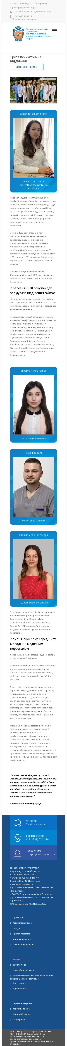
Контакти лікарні (21, 1008)
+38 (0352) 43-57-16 (23, 16)
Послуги (17, 928)
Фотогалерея (19, 983)
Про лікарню (19, 917)
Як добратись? (20, 1019)
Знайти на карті (35, 824)
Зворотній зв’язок (22, 1014)
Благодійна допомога (23, 970)
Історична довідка (22, 939)
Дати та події (19, 964)
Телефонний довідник (24, 944)
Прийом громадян (22, 933)
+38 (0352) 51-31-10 (23, 12)
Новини (16, 959)
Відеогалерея (19, 988)
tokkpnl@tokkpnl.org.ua (25, 8)
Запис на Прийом (26, 67)
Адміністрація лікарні (23, 922)
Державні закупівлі (22, 1003)
